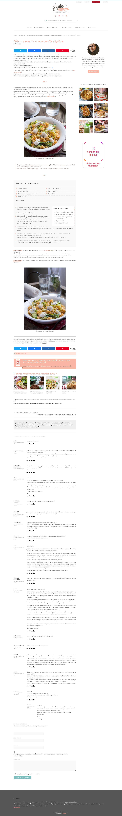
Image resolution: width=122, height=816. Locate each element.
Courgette (21, 399)
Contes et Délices (17, 501)
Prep (20, 191)
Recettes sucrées (52, 27)
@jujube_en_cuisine (33, 366)
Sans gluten (22, 197)
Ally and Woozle (16, 512)
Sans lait (51, 194)
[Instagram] (55, 16)
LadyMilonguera (19, 645)
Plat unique (37, 399)
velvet (16, 654)
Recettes (41, 399)
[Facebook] (62, 16)
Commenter (17, 759)
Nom (15, 730)
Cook (49, 191)
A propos (78, 2)
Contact (87, 2)
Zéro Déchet (92, 27)
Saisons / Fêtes (80, 27)
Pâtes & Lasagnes (31, 399)
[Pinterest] (59, 16)
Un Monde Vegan (49, 250)
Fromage (25, 399)
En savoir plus (93, 71)
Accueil (29, 27)
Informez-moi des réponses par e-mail (27, 774)
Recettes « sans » (67, 27)
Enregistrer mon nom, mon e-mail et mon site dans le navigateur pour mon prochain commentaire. (41, 755)
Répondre (32, 444)
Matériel (105, 2)
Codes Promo (96, 2)
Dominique (17, 522)
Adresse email (17, 738)
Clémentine (17, 636)
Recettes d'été (45, 399)
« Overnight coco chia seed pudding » (27, 412)
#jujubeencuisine (46, 366)
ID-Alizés (64, 813)
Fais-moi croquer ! (17, 579)
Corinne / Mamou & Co (17, 466)
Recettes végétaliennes (27, 194)
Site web (16, 745)
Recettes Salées (52, 399)
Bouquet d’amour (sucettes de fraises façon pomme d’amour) (55, 414)
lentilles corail (51, 96)
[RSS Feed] (66, 16)
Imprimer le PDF (21, 353)
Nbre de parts (53, 188)
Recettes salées (39, 27)
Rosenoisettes (18, 450)
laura (15, 440)
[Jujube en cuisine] (61, 7)
